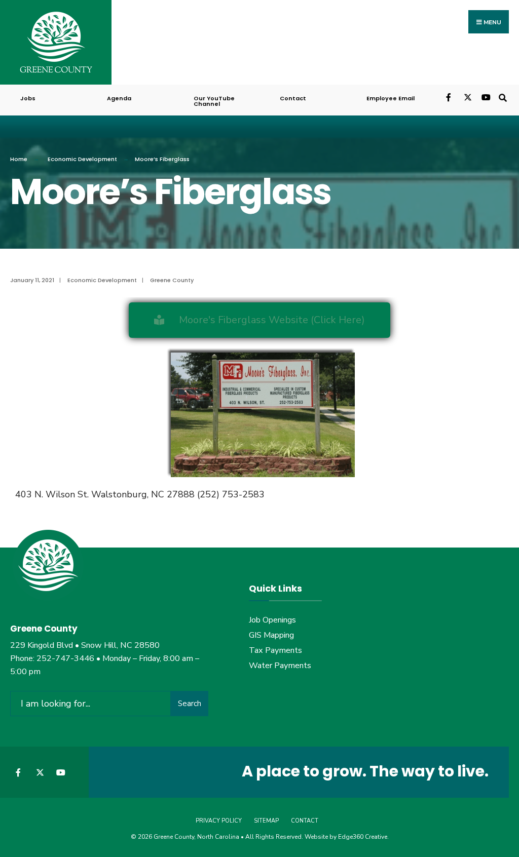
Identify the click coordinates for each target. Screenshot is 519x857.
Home (18, 159)
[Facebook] (449, 96)
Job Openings (272, 620)
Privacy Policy (219, 821)
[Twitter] (467, 96)
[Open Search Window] (502, 96)
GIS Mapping (271, 635)
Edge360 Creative (362, 837)
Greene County (172, 280)
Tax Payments (275, 650)
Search (189, 703)
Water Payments (280, 665)
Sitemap (266, 821)
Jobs (27, 98)
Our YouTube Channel (214, 101)
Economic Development (82, 159)
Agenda (119, 98)
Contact (293, 98)
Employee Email (390, 98)
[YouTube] (485, 96)
